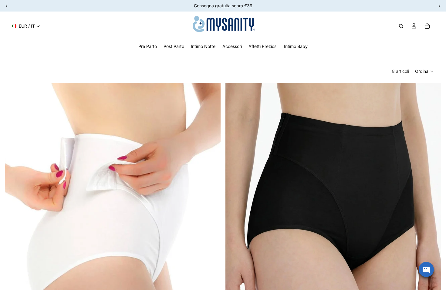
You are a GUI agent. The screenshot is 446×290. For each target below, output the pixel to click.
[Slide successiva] (211, 217)
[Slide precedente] (14, 217)
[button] (424, 71)
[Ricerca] (401, 26)
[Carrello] (427, 26)
